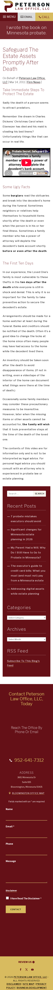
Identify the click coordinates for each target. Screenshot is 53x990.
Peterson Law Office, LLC (30, 977)
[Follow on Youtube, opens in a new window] (32, 969)
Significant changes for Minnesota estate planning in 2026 (26, 534)
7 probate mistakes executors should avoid (26, 519)
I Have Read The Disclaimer (26, 898)
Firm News (33, 82)
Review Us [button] (25, 962)
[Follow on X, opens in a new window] (26, 969)
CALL (46, 17)
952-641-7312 (29, 760)
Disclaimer (11, 890)
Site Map (28, 984)
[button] (9, 16)
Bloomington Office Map (28, 793)
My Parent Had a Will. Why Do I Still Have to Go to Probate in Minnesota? (28, 552)
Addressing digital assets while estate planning (27, 591)
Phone (9, 843)
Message (11, 861)
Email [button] (28, 17)
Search (39, 493)
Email (10, 826)
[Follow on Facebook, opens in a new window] (20, 969)
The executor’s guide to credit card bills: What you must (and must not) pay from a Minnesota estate (28, 573)
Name (9, 809)
